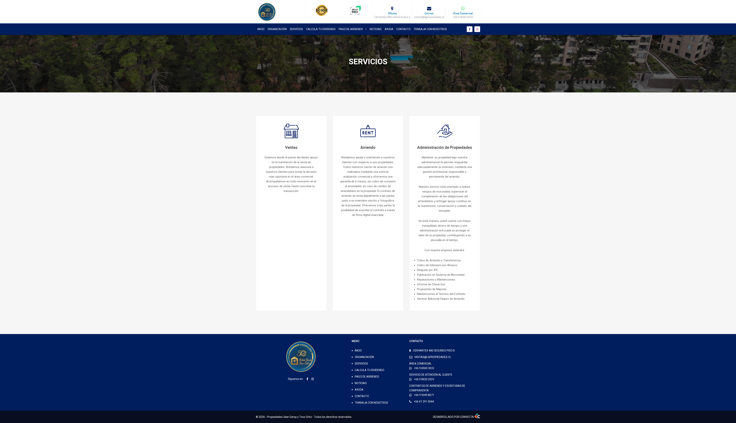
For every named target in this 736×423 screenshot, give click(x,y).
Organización (277, 29)
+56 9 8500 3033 (424, 368)
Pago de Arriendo (351, 29)
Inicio (260, 29)
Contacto (403, 29)
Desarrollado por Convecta (453, 416)
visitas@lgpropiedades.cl (432, 357)
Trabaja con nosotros (430, 29)
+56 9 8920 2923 (424, 379)
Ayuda (389, 29)
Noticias (376, 29)
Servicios (296, 29)
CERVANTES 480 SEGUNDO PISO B (434, 350)
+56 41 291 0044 (424, 401)
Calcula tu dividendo (321, 29)
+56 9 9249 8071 (424, 395)
